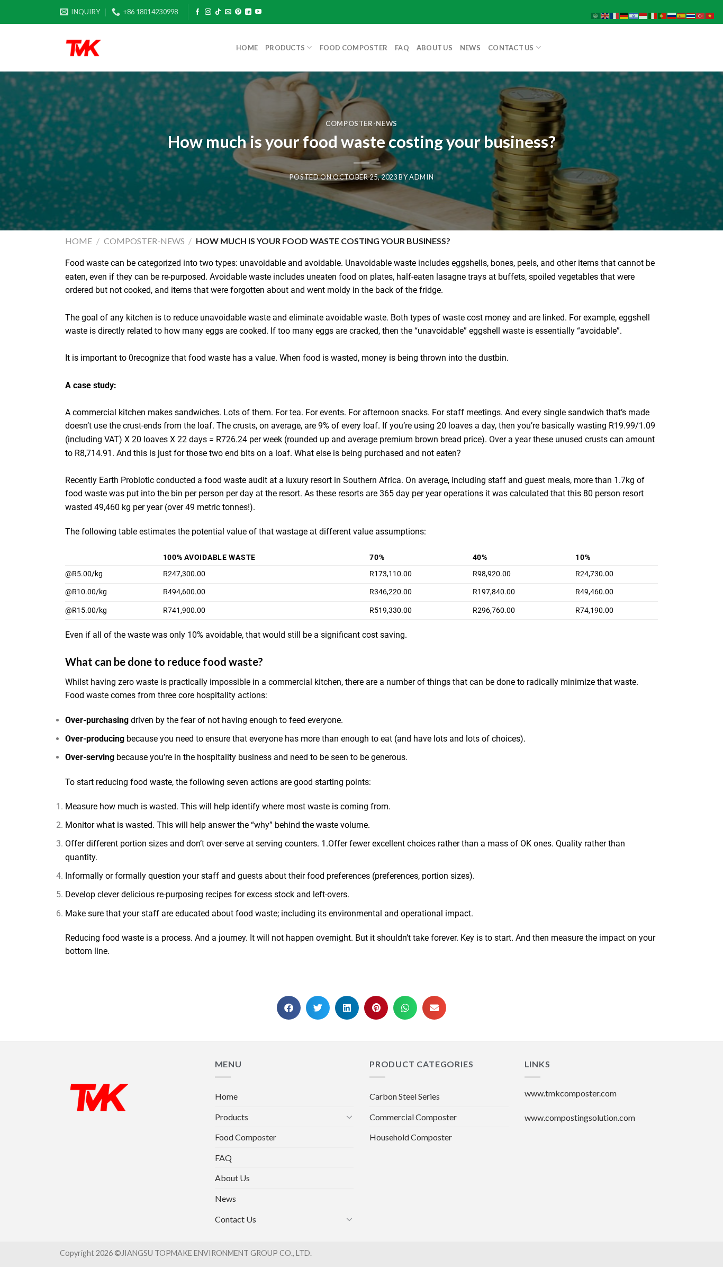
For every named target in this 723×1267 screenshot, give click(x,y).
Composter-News (361, 123)
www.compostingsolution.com (580, 1117)
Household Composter (410, 1137)
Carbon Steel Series (404, 1096)
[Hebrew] (634, 15)
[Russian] (672, 15)
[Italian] (653, 15)
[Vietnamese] (710, 15)
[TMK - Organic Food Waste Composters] (140, 48)
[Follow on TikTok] (218, 12)
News (470, 47)
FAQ (402, 47)
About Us (435, 47)
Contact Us (511, 47)
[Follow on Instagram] (208, 12)
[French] (615, 15)
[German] (624, 15)
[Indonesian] (643, 15)
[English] (605, 15)
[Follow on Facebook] (197, 12)
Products (285, 47)
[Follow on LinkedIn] (248, 12)
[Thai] (691, 15)
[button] (289, 1008)
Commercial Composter (413, 1117)
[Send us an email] (228, 12)
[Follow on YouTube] (258, 12)
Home (247, 47)
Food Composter (354, 47)
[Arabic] (596, 15)
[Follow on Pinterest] (238, 12)
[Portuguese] (662, 15)
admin (421, 177)
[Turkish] (701, 15)
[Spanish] (681, 15)
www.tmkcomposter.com (571, 1093)
